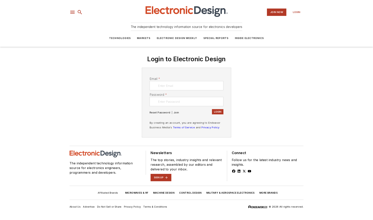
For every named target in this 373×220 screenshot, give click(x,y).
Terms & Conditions (155, 206)
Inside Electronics (249, 38)
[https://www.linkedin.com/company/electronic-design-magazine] (239, 171)
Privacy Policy (210, 127)
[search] (80, 12)
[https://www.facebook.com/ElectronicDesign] (234, 171)
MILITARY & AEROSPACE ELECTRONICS (230, 192)
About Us (75, 206)
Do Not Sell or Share (109, 206)
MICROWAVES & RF (136, 192)
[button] (72, 12)
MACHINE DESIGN (164, 192)
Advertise (89, 206)
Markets (143, 38)
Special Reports (216, 38)
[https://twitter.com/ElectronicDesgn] (244, 171)
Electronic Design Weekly (177, 38)
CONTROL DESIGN (190, 192)
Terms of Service (184, 127)
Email (155, 79)
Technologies (120, 38)
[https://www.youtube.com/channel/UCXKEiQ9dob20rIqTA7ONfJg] (249, 171)
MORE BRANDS (268, 192)
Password (158, 95)
